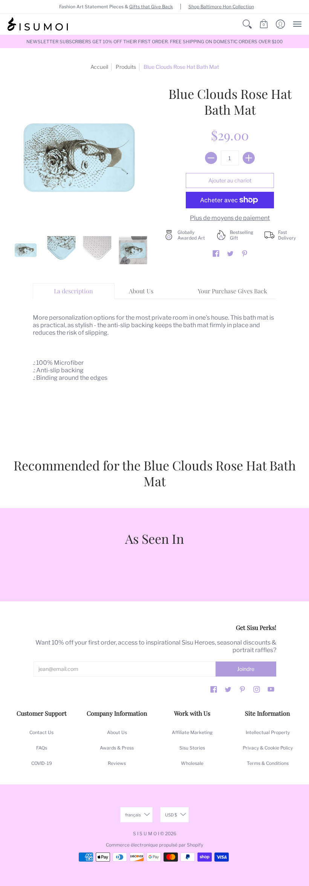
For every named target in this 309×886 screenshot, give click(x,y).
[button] (247, 24)
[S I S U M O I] (38, 24)
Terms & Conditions (268, 763)
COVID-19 (41, 763)
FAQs (41, 748)
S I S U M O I (146, 833)
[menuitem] (247, 24)
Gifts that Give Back (151, 6)
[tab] (74, 291)
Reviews (117, 763)
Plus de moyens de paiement (230, 218)
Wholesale (192, 763)
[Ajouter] (249, 158)
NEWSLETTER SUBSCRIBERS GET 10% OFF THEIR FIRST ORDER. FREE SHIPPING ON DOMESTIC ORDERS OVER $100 (154, 41)
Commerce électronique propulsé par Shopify (154, 845)
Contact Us (41, 732)
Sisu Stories (192, 748)
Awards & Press (117, 748)
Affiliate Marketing (192, 732)
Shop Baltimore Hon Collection (221, 6)
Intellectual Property (268, 732)
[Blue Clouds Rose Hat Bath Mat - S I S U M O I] (25, 250)
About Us (117, 732)
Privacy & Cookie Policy (268, 748)
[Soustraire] (211, 158)
